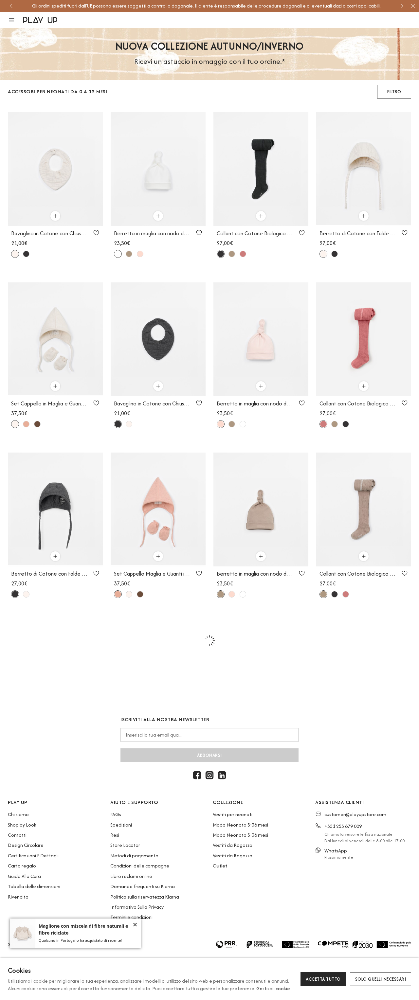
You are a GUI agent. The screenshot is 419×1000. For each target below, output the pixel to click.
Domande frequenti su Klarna (142, 886)
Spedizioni (121, 824)
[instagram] (209, 775)
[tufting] (37, 424)
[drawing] (129, 254)
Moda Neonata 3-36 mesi (240, 834)
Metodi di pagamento (134, 855)
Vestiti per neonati (232, 814)
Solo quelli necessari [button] (380, 979)
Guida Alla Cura (24, 876)
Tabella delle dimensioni (34, 886)
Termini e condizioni (131, 917)
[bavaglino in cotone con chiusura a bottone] (55, 169)
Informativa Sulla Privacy (137, 906)
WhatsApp (335, 850)
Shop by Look (22, 824)
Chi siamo (18, 814)
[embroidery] (140, 254)
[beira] (26, 424)
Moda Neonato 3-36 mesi (240, 824)
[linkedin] (222, 775)
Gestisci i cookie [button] (273, 988)
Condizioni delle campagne (139, 865)
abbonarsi (209, 755)
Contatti (17, 834)
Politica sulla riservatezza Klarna (144, 896)
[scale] (118, 254)
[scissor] (26, 254)
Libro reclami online (131, 876)
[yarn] (243, 254)
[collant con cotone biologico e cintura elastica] (260, 169)
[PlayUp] (40, 20)
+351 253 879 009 (343, 826)
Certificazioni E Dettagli (33, 855)
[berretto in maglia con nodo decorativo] (158, 169)
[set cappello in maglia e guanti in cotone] (55, 339)
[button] (15, 20)
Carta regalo (22, 865)
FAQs (115, 814)
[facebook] (197, 775)
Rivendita (18, 896)
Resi (114, 834)
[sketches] (15, 254)
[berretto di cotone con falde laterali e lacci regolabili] (363, 169)
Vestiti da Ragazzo (232, 845)
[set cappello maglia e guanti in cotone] (158, 509)
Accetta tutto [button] (323, 979)
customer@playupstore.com (355, 814)
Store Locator (125, 845)
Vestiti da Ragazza (232, 855)
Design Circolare (26, 845)
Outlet (220, 865)
